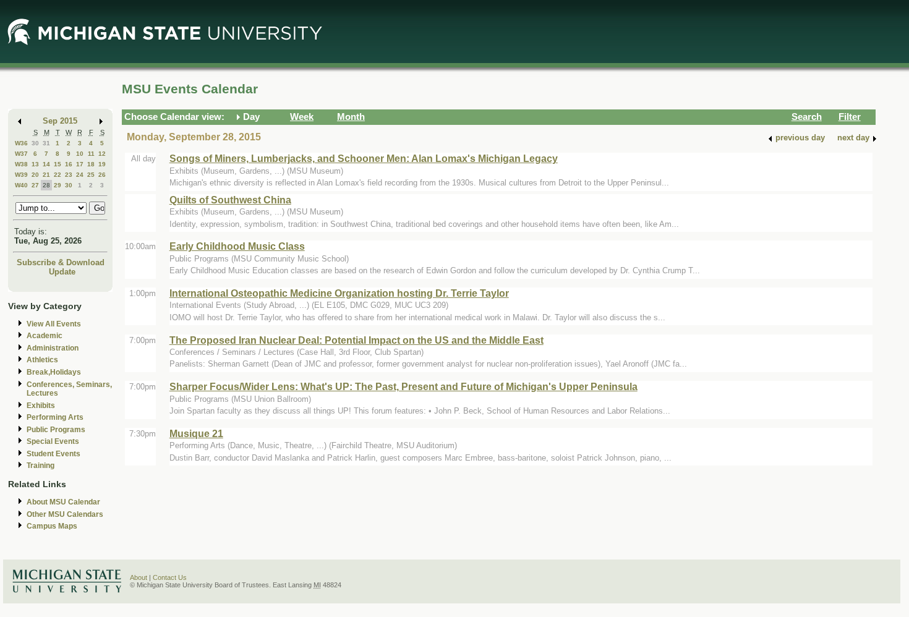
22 (57, 174)
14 (46, 164)
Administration (53, 348)
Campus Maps (52, 526)
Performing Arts (55, 417)
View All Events (54, 324)
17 (79, 164)
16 (68, 164)
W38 (21, 164)
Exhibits (41, 405)
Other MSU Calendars (65, 514)
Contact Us (170, 577)
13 (35, 164)
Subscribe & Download (61, 262)
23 (68, 174)
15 (57, 164)
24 (79, 174)
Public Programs (56, 429)
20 (35, 174)
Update (62, 271)
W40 (21, 185)
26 (102, 174)
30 (35, 143)
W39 (21, 174)
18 (91, 164)
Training (40, 465)
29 (57, 185)
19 (102, 164)
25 (91, 174)
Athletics (42, 359)
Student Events (53, 453)
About (138, 577)
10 (79, 153)
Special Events (53, 441)
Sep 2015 (60, 121)
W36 (21, 143)
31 (46, 143)
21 (46, 174)
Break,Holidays (54, 372)
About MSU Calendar (63, 502)
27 (35, 185)
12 (102, 153)
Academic (44, 335)
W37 (21, 153)
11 (91, 153)
